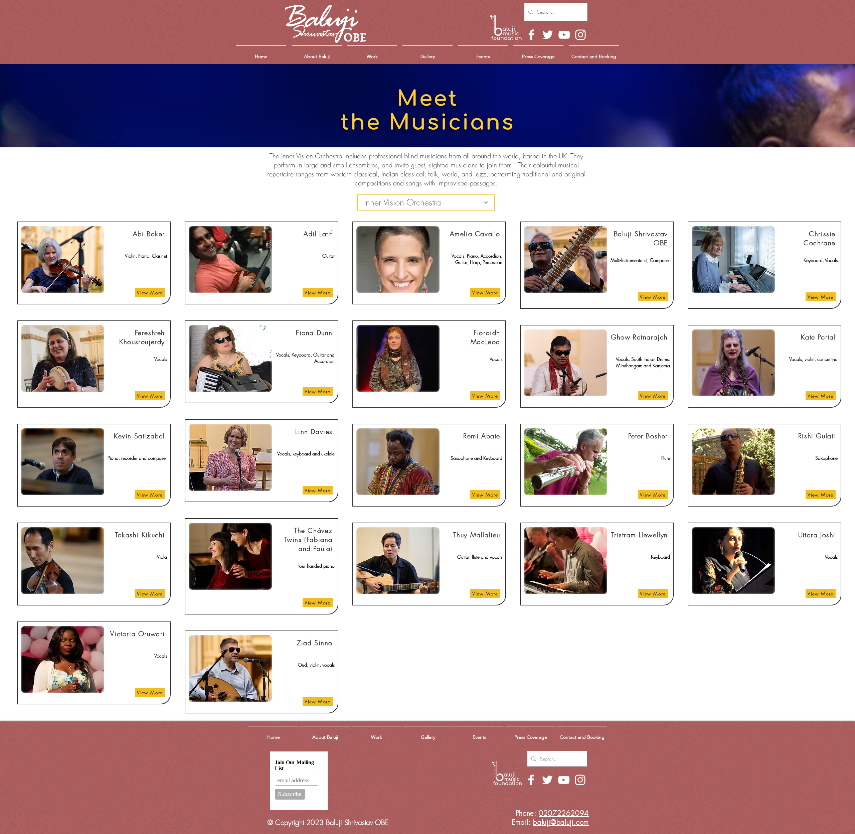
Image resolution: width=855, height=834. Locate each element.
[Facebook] (531, 35)
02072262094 (564, 813)
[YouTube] (564, 35)
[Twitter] (548, 35)
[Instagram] (580, 35)
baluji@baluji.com (561, 822)
